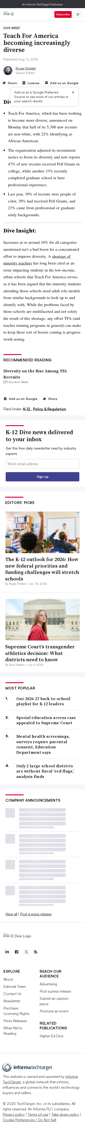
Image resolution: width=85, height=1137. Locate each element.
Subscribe (63, 14)
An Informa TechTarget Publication (42, 4)
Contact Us (12, 993)
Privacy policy (14, 1114)
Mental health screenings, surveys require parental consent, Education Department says (43, 744)
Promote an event (54, 1011)
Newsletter (11, 1001)
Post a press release (36, 914)
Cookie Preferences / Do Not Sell (29, 1120)
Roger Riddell (26, 68)
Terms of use (38, 1114)
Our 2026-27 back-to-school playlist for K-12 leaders (43, 701)
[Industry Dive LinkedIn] (7, 952)
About (8, 979)
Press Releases (15, 1021)
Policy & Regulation (49, 409)
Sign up (43, 476)
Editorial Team (14, 986)
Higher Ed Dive (51, 1036)
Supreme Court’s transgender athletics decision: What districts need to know (40, 653)
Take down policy (65, 1114)
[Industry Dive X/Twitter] (26, 952)
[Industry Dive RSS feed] (35, 952)
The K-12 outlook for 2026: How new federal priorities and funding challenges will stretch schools (42, 569)
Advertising (48, 984)
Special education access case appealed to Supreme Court (46, 720)
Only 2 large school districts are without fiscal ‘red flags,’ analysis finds (45, 771)
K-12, (27, 409)
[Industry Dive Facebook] (16, 952)
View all (11, 914)
